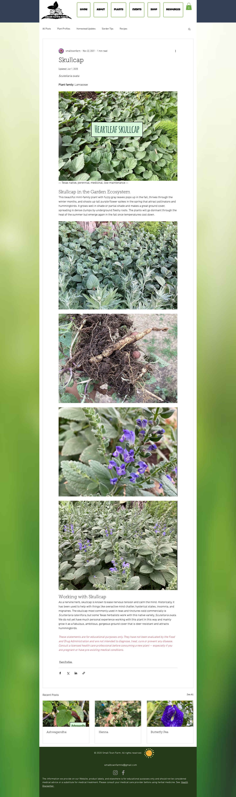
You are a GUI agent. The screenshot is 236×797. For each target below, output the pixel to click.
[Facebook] (123, 773)
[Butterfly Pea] (170, 714)
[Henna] (118, 714)
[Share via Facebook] (60, 673)
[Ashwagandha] (66, 714)
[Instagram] (115, 773)
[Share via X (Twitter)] (68, 673)
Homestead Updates (86, 28)
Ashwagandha (56, 732)
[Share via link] (83, 673)
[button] (189, 6)
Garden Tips (107, 28)
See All (190, 694)
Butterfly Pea (159, 732)
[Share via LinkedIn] (75, 673)
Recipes (123, 28)
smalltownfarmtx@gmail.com (120, 765)
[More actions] (175, 51)
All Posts (47, 28)
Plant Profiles (63, 28)
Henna (103, 732)
